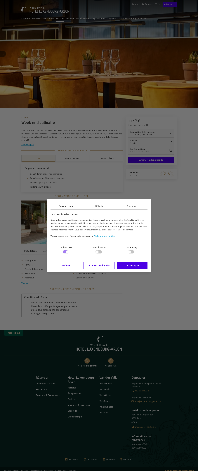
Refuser (66, 265)
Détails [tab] (99, 206)
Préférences (99, 247)
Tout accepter (132, 265)
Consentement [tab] (67, 206)
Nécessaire (66, 247)
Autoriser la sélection (99, 265)
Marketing (132, 247)
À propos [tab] (131, 206)
